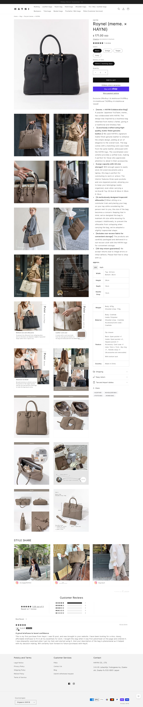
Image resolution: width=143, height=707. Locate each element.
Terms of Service (20, 677)
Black (97, 51)
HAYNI (127, 703)
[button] (119, 9)
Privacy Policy (19, 666)
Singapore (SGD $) (23, 702)
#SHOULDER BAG (111, 392)
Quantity (96, 68)
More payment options (111, 93)
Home (16, 16)
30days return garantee (111, 85)
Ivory (97, 55)
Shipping (96, 39)
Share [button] (97, 388)
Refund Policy (19, 674)
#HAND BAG (110, 395)
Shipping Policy (19, 670)
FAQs (55, 663)
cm (95, 267)
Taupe (118, 51)
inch (101, 267)
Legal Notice (18, 663)
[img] (21, 625)
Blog (55, 670)
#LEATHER (98, 392)
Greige (107, 51)
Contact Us (58, 666)
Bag (21, 16)
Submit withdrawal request (64, 674)
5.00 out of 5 (38, 607)
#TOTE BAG (98, 395)
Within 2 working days (103, 63)
